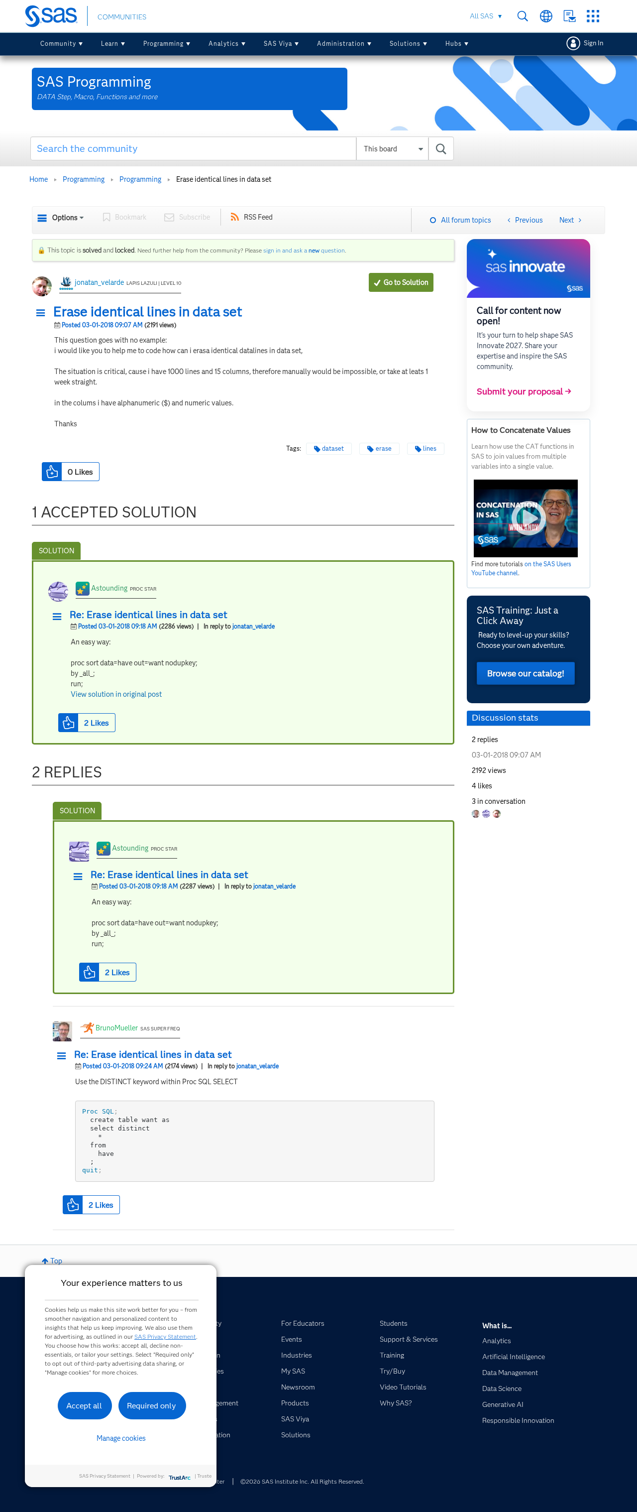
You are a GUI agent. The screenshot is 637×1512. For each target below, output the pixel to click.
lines (429, 448)
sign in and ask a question (304, 250)
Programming (163, 43)
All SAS (481, 15)
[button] (43, 313)
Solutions (405, 43)
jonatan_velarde (99, 282)
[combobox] (242, 148)
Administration (341, 43)
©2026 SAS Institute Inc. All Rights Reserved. (302, 1481)
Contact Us (569, 16)
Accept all (84, 1405)
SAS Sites (593, 16)
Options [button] (65, 217)
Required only (151, 1405)
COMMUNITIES (122, 16)
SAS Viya (278, 43)
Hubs (453, 43)
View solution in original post (116, 694)
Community (58, 43)
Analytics (224, 43)
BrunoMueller (117, 1027)
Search (523, 16)
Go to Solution (406, 282)
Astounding (109, 588)
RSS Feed (258, 217)
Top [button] (56, 1261)
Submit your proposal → (524, 391)
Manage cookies (121, 1438)
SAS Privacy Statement (165, 1336)
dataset (333, 448)
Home (38, 179)
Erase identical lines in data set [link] (223, 179)
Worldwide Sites (546, 16)
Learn (109, 43)
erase (384, 448)
